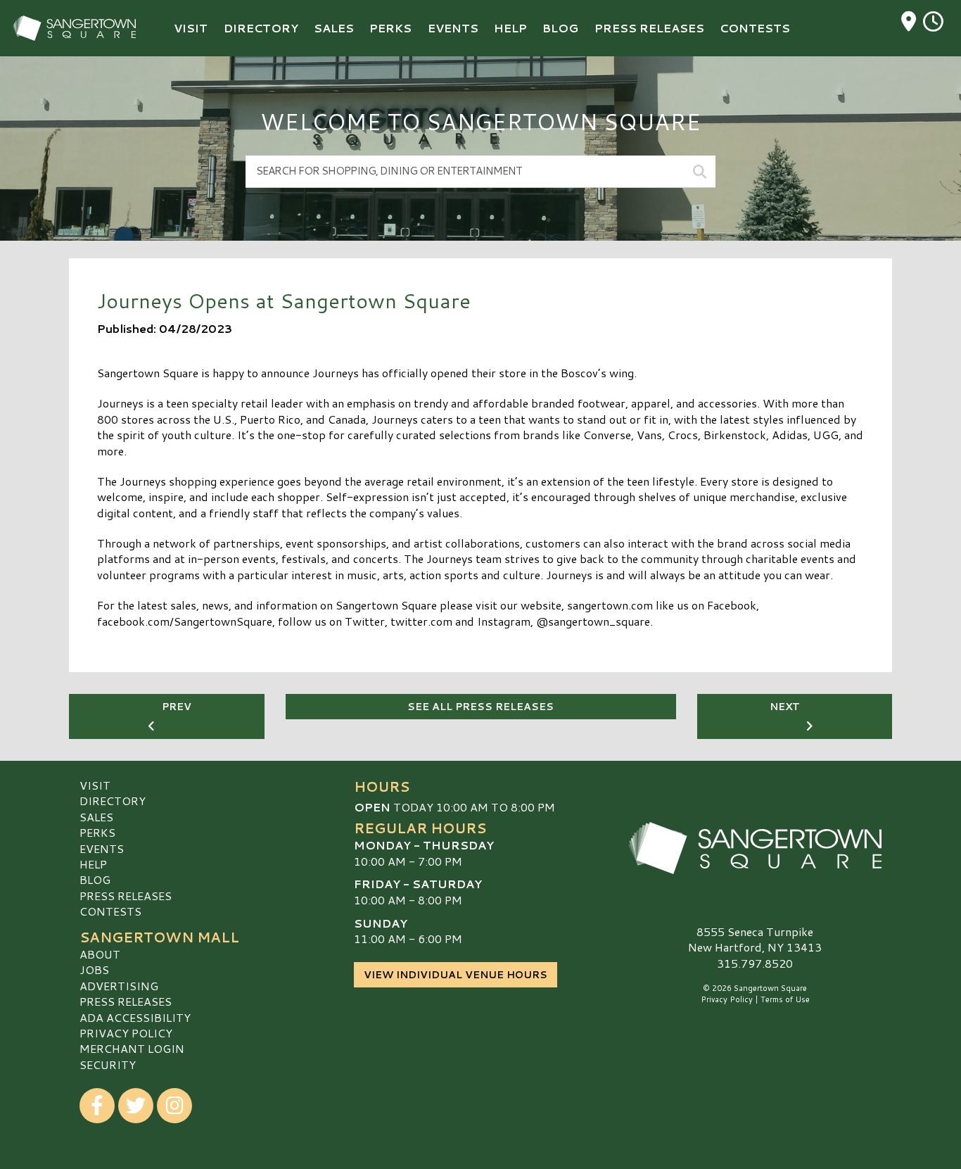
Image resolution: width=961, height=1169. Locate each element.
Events (101, 848)
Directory (112, 800)
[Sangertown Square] (755, 848)
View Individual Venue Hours (455, 975)
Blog (94, 879)
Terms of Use (785, 999)
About (99, 954)
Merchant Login (131, 1048)
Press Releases (125, 895)
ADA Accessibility (135, 1017)
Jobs (94, 969)
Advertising (118, 986)
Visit (94, 785)
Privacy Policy (125, 1033)
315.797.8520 (755, 963)
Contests (110, 911)
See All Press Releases (480, 707)
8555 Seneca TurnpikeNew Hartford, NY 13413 (755, 939)
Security (107, 1064)
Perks (97, 832)
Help (93, 864)
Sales (96, 817)
